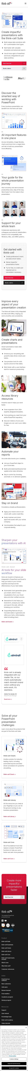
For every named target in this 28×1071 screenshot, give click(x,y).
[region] (14, 1048)
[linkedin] (2, 921)
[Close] (26, 1027)
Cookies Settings (14, 1059)
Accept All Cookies (14, 1068)
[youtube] (6, 921)
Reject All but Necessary (14, 1063)
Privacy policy (12, 1055)
